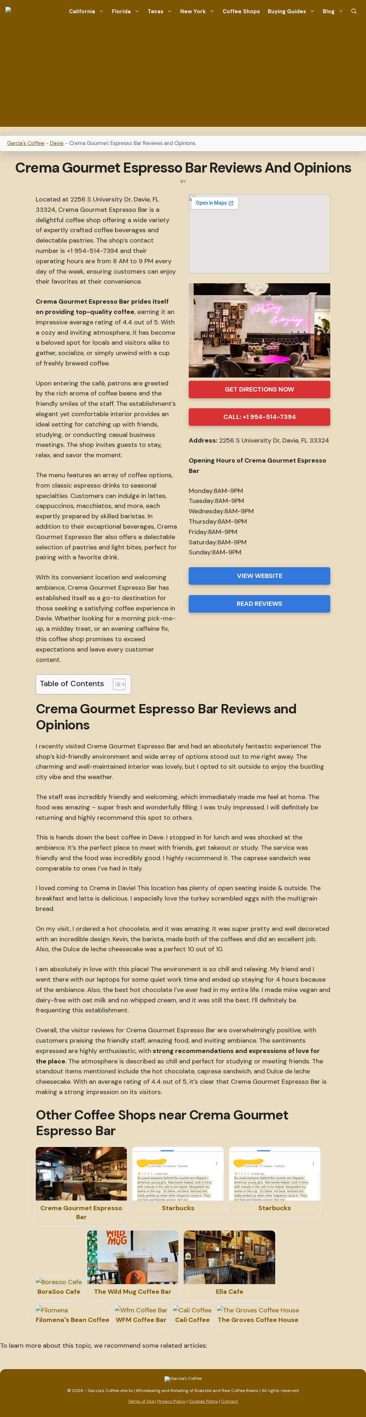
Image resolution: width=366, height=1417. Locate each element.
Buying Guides (287, 11)
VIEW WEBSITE (259, 576)
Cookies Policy (203, 1401)
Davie (57, 143)
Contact (229, 1401)
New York (193, 11)
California (82, 11)
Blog (329, 11)
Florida (121, 11)
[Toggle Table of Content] (116, 684)
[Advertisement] (183, 77)
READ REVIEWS (259, 603)
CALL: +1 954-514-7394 (259, 417)
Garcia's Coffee (25, 143)
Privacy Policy (171, 1401)
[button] (354, 12)
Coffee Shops (241, 11)
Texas (155, 11)
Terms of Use (141, 1401)
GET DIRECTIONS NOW (259, 389)
